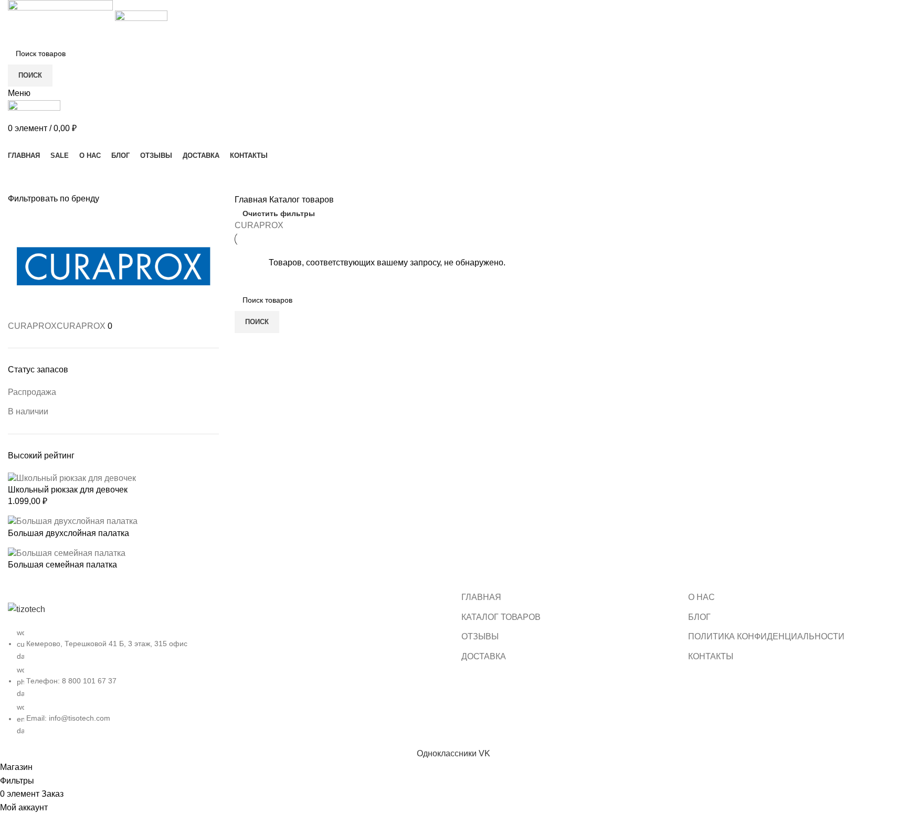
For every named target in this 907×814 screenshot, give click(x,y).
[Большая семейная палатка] (66, 552)
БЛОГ (699, 617)
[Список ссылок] (227, 669)
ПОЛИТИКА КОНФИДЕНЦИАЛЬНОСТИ (766, 636)
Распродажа (32, 392)
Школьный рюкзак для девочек (68, 489)
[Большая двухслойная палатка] (73, 521)
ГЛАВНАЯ (481, 597)
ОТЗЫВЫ (480, 636)
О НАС (701, 597)
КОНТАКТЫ (710, 656)
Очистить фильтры (278, 213)
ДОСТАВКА (483, 656)
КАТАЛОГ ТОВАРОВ (501, 617)
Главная (252, 199)
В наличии (28, 411)
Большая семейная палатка (62, 564)
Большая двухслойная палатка (68, 533)
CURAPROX (259, 225)
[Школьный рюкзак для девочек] (72, 477)
